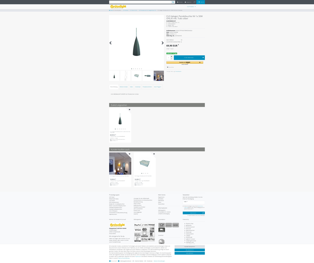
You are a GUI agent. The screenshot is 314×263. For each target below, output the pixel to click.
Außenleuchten (137, 205)
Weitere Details (124, 87)
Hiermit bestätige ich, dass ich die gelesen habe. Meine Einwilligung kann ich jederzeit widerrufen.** (194, 207)
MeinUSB (188, 228)
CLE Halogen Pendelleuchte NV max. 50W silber (119, 176)
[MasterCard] (144, 229)
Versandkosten (178, 71)
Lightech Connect (190, 239)
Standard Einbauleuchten (115, 207)
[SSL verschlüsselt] (161, 242)
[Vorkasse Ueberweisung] (137, 239)
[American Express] (151, 229)
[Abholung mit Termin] (161, 229)
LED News (111, 197)
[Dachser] (175, 225)
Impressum (138, 256)
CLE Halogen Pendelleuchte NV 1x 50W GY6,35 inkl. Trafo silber (120, 132)
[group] (120, 119)
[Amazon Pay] (151, 225)
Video (131, 87)
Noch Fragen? (157, 87)
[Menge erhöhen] (171, 56)
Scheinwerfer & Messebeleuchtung (118, 212)
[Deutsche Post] (161, 225)
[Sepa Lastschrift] (144, 225)
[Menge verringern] (171, 59)
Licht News (112, 200)
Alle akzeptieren (190, 250)
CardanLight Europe (191, 241)
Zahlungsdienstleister (125, 261)
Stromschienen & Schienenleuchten (143, 200)
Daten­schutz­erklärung (123, 258)
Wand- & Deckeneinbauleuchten (117, 205)
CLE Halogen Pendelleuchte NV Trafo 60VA (143, 176)
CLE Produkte (190, 6)
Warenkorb (161, 200)
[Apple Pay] (151, 239)
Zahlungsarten (162, 210)
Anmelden (160, 199)
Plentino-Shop (189, 223)
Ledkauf (188, 235)
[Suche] (173, 2)
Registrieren (161, 197)
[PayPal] (137, 225)
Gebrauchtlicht (190, 234)
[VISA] (137, 229)
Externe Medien (139, 261)
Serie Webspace (113, 211)
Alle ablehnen (189, 253)
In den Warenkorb (188, 57)
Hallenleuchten (113, 214)
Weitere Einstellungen (159, 261)
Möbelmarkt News (113, 199)
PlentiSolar (188, 232)
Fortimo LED (137, 210)
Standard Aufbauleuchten (115, 209)
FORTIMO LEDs (190, 242)
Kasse (159, 202)
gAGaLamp (188, 225)
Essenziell (114, 261)
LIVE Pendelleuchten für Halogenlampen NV (147, 10)
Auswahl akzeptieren (189, 246)
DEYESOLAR (189, 237)
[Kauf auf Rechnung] (137, 234)
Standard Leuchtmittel (139, 207)
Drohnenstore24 (190, 227)
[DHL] (168, 225)
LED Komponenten (114, 202)
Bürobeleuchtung (138, 202)
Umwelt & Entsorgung (163, 213)
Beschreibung (113, 87)
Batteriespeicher (190, 230)
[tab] (114, 86)
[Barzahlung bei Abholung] (144, 234)
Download (137, 87)
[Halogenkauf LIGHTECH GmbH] (117, 225)
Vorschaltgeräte (138, 212)
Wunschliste (171, 67)
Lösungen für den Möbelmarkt (141, 198)
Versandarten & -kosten (164, 212)
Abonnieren (193, 213)
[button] (184, 63)
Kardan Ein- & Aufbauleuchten (116, 204)
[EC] (151, 234)
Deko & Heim (137, 203)
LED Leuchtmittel (138, 209)
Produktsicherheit (147, 87)
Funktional (149, 261)
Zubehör (136, 214)
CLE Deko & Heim (133, 10)
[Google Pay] (144, 239)
